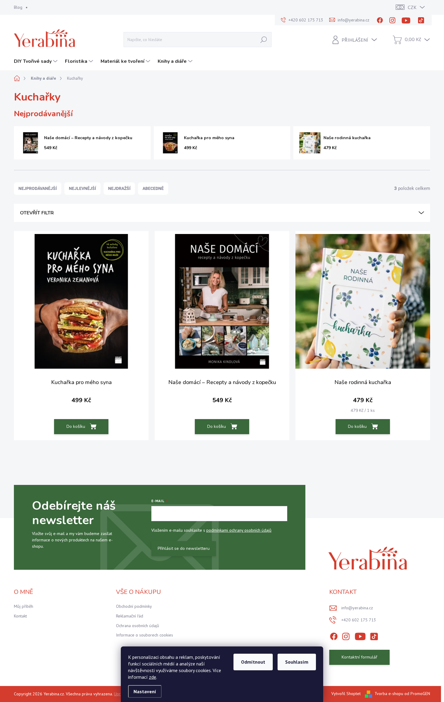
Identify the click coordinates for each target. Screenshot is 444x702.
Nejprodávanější (37, 188)
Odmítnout (253, 662)
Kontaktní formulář (359, 657)
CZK (412, 7)
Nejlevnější (82, 188)
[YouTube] (407, 20)
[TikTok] (421, 20)
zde (152, 677)
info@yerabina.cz (357, 608)
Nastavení (145, 691)
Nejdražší (119, 188)
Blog (18, 7)
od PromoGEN (417, 693)
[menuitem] (36, 61)
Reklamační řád (129, 616)
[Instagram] (392, 20)
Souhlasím (296, 662)
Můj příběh (23, 606)
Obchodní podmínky (134, 606)
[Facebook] (379, 20)
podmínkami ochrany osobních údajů (239, 530)
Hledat (263, 39)
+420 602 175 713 (358, 620)
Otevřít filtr (37, 213)
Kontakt (20, 616)
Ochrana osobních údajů (137, 625)
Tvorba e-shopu (389, 693)
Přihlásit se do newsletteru (184, 548)
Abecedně (153, 188)
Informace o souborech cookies (144, 635)
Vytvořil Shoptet (346, 693)
